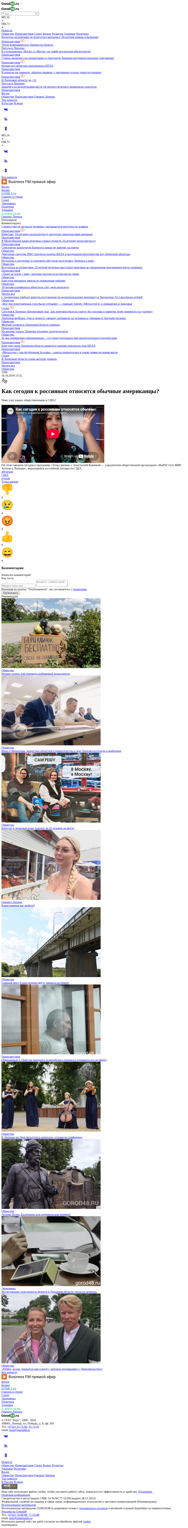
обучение (7, 471)
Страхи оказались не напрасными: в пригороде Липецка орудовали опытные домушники (57, 58)
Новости (6, 30)
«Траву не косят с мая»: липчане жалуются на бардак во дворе (40, 274)
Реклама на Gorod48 (14, 1511)
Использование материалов (18, 1504)
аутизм (5, 478)
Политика (82, 33)
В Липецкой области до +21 (19, 80)
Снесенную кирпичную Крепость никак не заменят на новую (40, 247)
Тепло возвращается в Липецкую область (27, 44)
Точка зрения (9, 481)
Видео (5, 93)
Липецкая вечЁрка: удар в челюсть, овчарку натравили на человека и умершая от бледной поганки (63, 318)
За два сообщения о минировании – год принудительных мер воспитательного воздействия (59, 338)
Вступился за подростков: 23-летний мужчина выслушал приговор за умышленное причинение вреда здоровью (71, 267)
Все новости (9, 177)
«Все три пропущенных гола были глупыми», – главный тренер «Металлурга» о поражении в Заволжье (66, 303)
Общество (7, 33)
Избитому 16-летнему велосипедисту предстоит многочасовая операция (46, 234)
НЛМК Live (8, 193)
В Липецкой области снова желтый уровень (29, 359)
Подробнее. (145, 1491)
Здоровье (69, 33)
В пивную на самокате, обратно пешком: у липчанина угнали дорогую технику (51, 72)
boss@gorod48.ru (19, 1430)
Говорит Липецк (44, 96)
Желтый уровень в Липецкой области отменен (30, 324)
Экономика (8, 203)
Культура (57, 33)
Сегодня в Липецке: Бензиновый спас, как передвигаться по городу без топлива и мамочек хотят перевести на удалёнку (77, 311)
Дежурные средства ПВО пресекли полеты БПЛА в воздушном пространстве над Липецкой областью (65, 254)
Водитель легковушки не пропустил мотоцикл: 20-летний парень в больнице (49, 37)
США (5, 475)
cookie (87, 1521)
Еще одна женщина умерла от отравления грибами (33, 280)
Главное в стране (12, 196)
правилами (80, 589)
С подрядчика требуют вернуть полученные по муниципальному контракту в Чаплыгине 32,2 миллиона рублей (71, 297)
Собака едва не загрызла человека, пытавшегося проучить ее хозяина (44, 226)
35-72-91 (34, 1426)
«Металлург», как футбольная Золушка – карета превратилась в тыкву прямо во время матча (59, 352)
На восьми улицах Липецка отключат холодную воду (34, 331)
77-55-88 (34, 1514)
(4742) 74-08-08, (18, 1514)
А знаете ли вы (10, 213)
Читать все (8, 293)
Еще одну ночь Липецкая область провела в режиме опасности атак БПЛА (48, 345)
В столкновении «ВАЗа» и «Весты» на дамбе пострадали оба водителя (45, 51)
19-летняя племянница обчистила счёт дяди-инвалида (35, 287)
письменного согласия (93, 1508)
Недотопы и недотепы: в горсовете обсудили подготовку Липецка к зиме (47, 260)
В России (7, 103)
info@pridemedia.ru (20, 1518)
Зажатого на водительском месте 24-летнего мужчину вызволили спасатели (49, 86)
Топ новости (9, 100)
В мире (18, 103)
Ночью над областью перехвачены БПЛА (27, 65)
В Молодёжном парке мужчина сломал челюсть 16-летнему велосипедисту (48, 240)
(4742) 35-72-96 (17, 1426)
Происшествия (24, 33)
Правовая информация (15, 1495)
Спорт (38, 33)
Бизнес (47, 33)
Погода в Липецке (13, 48)
